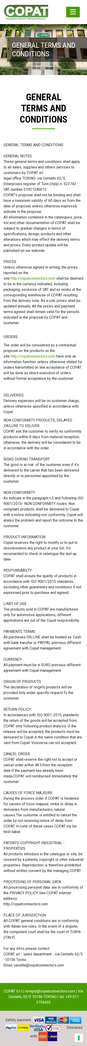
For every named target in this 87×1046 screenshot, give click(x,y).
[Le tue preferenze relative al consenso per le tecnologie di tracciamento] (78, 1037)
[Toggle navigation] (73, 12)
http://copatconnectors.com (33, 278)
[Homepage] (26, 12)
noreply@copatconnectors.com (50, 991)
